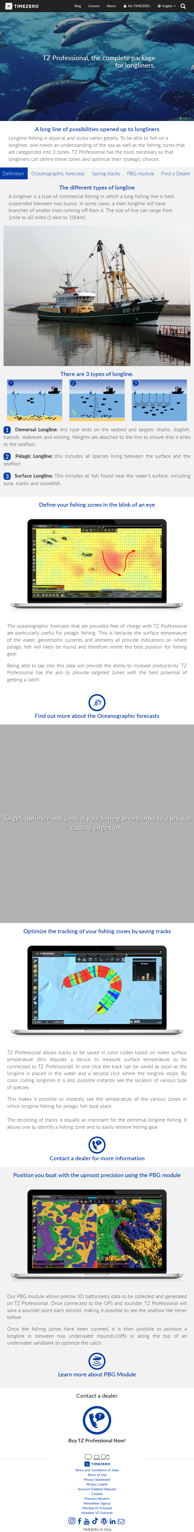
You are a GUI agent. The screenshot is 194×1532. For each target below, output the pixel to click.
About (111, 6)
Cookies (97, 1493)
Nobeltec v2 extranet (97, 1512)
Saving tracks (106, 173)
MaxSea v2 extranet (97, 1508)
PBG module (140, 173)
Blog (78, 6)
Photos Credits (97, 1484)
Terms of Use (97, 1474)
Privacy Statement (97, 1479)
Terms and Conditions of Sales (97, 1470)
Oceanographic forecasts (58, 173)
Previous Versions (97, 1498)
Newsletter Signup (97, 1503)
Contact (94, 6)
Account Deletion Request (97, 1489)
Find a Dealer (175, 173)
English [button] (167, 6)
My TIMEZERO (138, 6)
